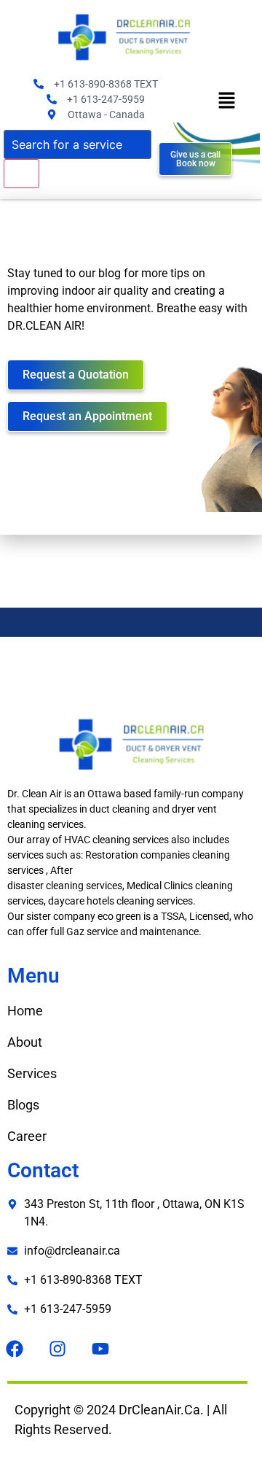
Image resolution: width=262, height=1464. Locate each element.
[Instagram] (57, 1349)
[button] (226, 101)
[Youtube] (100, 1349)
